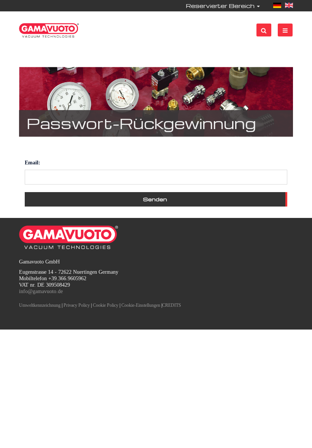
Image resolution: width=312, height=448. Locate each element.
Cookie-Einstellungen (140, 305)
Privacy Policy (77, 305)
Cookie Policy (105, 305)
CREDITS (171, 305)
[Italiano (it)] (277, 5)
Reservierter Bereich (221, 5)
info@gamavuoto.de (41, 291)
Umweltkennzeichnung (39, 305)
